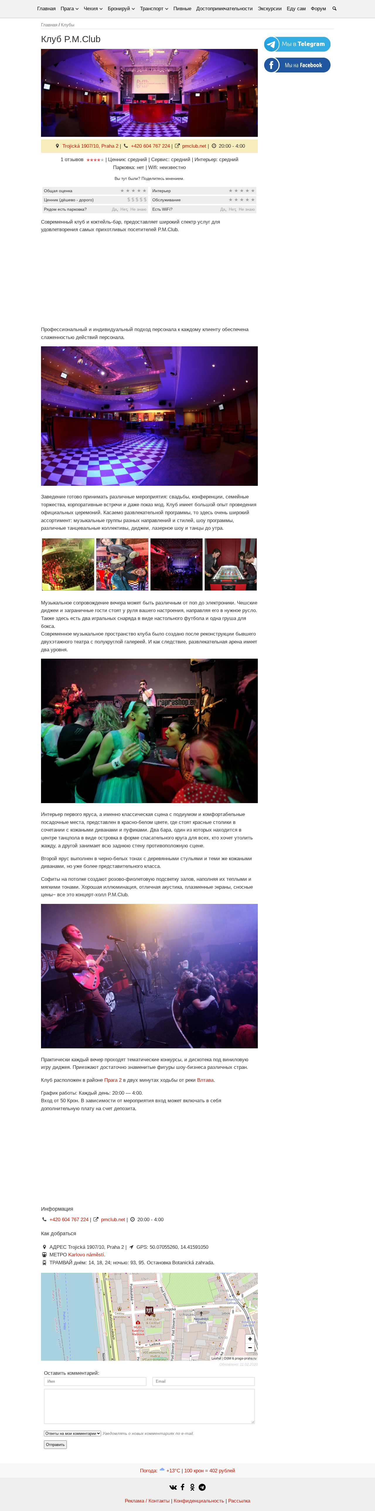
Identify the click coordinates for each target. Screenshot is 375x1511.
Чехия (91, 8)
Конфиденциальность (199, 1501)
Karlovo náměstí (86, 1255)
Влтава (205, 1080)
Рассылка (239, 1501)
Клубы (67, 24)
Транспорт (151, 8)
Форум (318, 8)
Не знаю (138, 209)
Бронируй (119, 8)
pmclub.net (194, 146)
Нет (123, 209)
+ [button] (250, 1339)
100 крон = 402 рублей (209, 1470)
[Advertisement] (149, 280)
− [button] (250, 1347)
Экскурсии (270, 8)
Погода (160, 1470)
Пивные (182, 8)
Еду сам (296, 8)
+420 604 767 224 (150, 146)
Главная (46, 8)
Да (114, 209)
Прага (67, 8)
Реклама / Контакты (147, 1501)
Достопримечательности (224, 8)
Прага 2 (113, 1080)
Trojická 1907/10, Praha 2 (90, 146)
